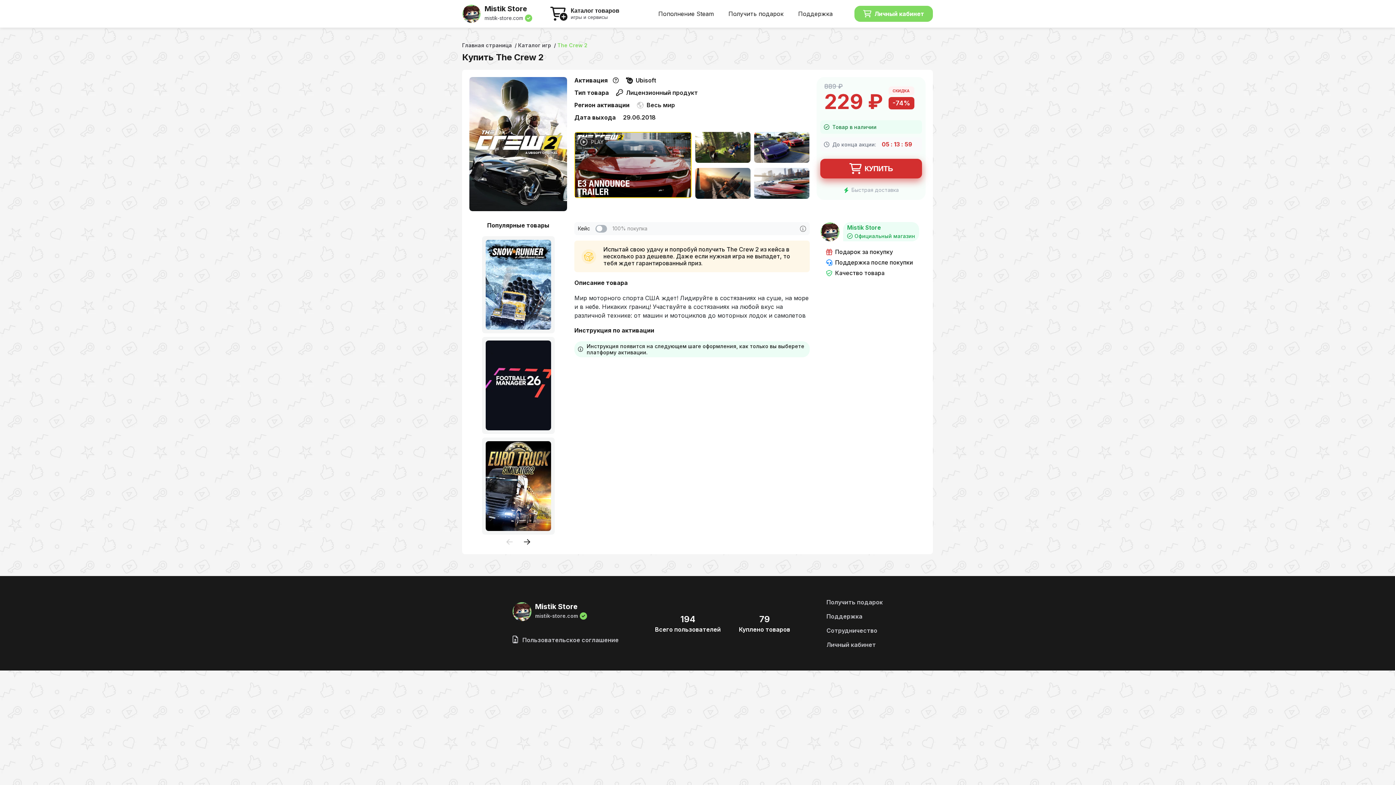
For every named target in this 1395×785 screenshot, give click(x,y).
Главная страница (487, 45)
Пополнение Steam (686, 13)
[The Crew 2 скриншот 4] (781, 184)
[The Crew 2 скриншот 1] (723, 148)
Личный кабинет (899, 13)
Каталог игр (534, 45)
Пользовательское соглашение (570, 640)
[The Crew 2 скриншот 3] (723, 184)
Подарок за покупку (864, 252)
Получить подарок (756, 13)
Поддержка (815, 13)
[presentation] (509, 542)
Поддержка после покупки (874, 262)
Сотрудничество (851, 630)
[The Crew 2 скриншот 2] (781, 148)
